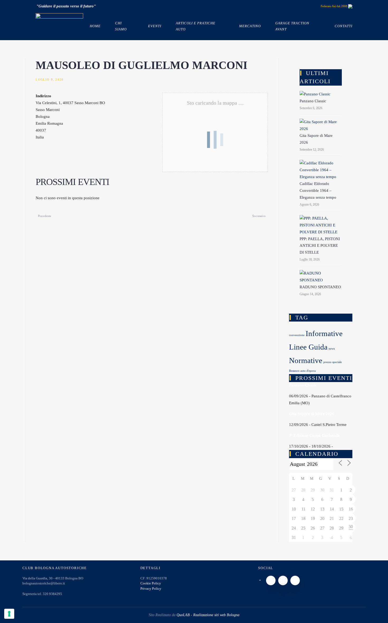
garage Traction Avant (292, 26)
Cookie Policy (150, 583)
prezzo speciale (332, 362)
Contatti (343, 26)
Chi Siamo (121, 26)
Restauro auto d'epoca (302, 370)
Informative (324, 333)
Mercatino (250, 26)
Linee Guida (308, 347)
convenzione (297, 335)
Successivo (259, 215)
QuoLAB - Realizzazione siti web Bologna (208, 615)
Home (95, 26)
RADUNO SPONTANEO (320, 287)
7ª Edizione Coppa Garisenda (314, 435)
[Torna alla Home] (59, 26)
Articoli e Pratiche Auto (195, 26)
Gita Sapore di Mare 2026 (311, 414)
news (332, 348)
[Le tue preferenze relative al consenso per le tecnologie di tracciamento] (9, 614)
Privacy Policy (150, 589)
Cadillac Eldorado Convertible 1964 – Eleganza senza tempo (318, 190)
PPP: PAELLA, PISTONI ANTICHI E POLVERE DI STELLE (320, 246)
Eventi (154, 26)
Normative (305, 360)
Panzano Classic (313, 101)
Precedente (44, 215)
